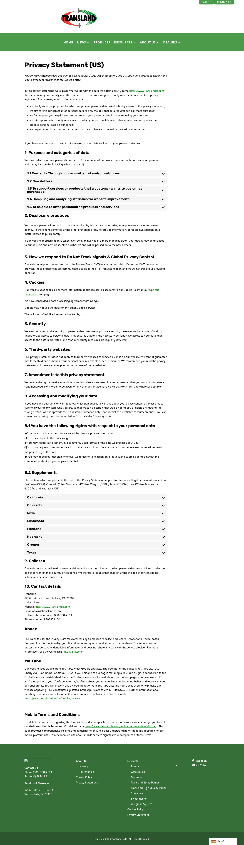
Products (101, 42)
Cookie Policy (84, 777)
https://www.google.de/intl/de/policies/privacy (52, 698)
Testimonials (86, 772)
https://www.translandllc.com (146, 90)
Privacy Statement (73, 651)
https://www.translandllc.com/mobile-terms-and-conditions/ (120, 726)
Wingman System (141, 804)
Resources (123, 42)
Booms (135, 766)
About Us (148, 42)
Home (68, 42)
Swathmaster (139, 799)
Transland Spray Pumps (145, 783)
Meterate (136, 777)
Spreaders (137, 793)
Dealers (170, 42)
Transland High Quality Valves (148, 788)
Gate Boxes (138, 772)
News (81, 42)
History (83, 766)
